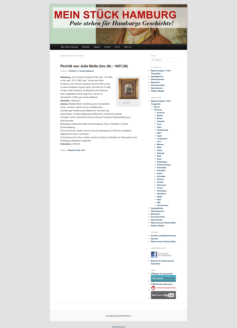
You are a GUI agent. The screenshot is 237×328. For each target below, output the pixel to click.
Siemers (160, 179)
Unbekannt (161, 193)
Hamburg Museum (86, 71)
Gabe (159, 127)
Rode (159, 159)
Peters (159, 150)
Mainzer (160, 144)
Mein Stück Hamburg (69, 47)
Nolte (78, 150)
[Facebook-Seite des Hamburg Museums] (163, 258)
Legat (159, 135)
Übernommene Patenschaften (163, 222)
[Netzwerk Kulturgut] (163, 281)
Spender (154, 238)
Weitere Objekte (157, 91)
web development (118, 327)
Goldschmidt (162, 130)
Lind (159, 141)
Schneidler (161, 167)
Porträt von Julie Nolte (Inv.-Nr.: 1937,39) (94, 65)
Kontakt (107, 47)
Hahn (159, 133)
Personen (158, 109)
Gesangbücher (157, 76)
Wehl (159, 199)
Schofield (161, 170)
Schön (160, 173)
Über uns (127, 47)
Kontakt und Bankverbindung (163, 235)
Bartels (160, 115)
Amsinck (160, 112)
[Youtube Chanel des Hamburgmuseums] (163, 298)
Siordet (160, 182)
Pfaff (83, 150)
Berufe (157, 106)
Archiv (117, 47)
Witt (158, 202)
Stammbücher (157, 88)
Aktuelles (86, 47)
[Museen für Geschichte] (162, 273)
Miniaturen (155, 82)
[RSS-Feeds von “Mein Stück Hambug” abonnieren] (162, 284)
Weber (159, 196)
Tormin (160, 187)
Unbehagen (162, 190)
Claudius (161, 121)
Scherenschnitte (158, 85)
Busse (159, 118)
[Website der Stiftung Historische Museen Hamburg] (163, 289)
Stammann (161, 185)
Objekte (97, 47)
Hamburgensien (157, 79)
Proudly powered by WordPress (118, 316)
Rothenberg (162, 161)
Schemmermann (164, 164)
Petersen (160, 153)
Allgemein (72, 150)
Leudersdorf (162, 138)
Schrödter (161, 176)
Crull (159, 124)
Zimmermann (162, 205)
